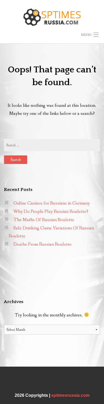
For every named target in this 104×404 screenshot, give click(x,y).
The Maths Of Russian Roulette (43, 220)
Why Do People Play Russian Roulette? (50, 212)
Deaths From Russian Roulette (42, 244)
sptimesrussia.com (70, 395)
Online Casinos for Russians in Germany (51, 203)
